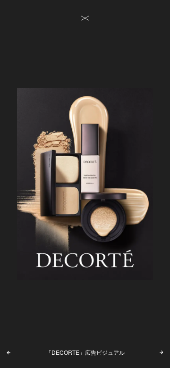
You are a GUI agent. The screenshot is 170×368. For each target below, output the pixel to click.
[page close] (85, 18)
